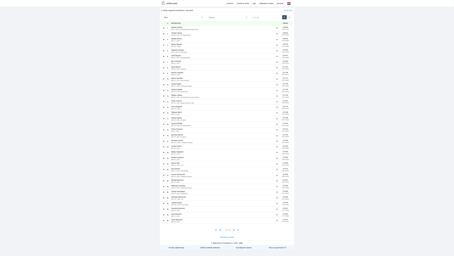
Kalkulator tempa (266, 3)
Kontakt (280, 3)
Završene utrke (243, 3)
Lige (254, 3)
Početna (230, 3)
